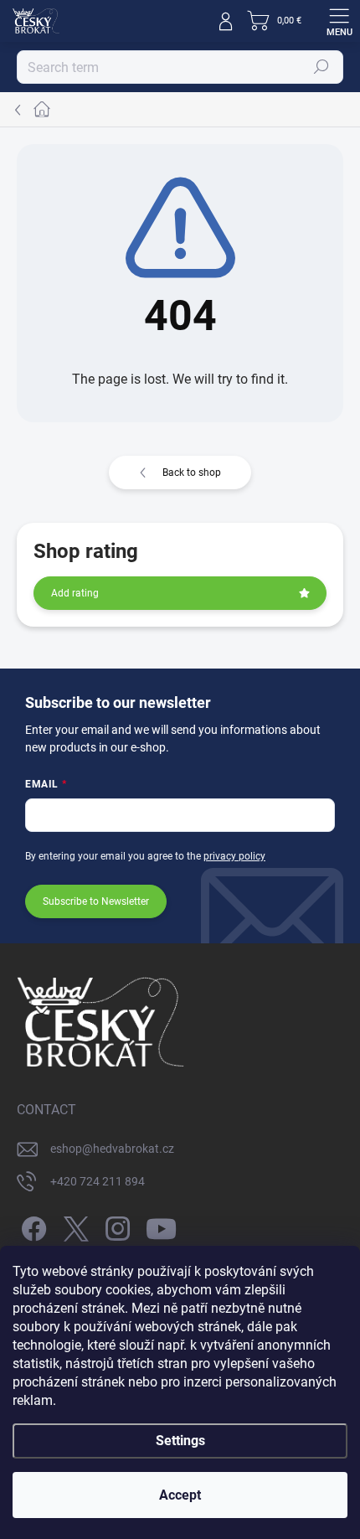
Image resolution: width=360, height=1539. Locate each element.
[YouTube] (161, 1226)
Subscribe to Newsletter (96, 901)
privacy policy (234, 856)
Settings (180, 1441)
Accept (180, 1495)
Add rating (75, 593)
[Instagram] (115, 1226)
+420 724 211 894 (97, 1181)
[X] (73, 1226)
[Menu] (339, 21)
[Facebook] (31, 1226)
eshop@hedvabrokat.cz (112, 1148)
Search (321, 67)
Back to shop (191, 472)
